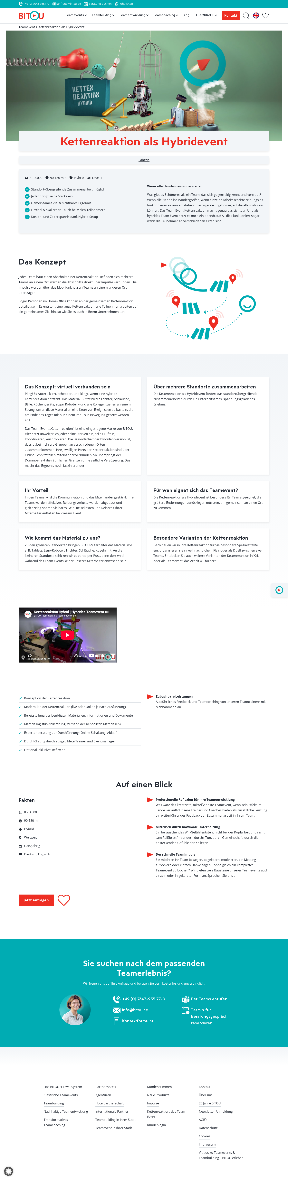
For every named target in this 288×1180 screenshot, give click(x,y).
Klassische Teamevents (61, 1095)
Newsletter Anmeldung (216, 1111)
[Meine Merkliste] (266, 15)
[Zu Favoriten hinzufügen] (64, 900)
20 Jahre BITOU (210, 1103)
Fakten (144, 160)
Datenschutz (208, 1128)
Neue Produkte (158, 1095)
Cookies (204, 1136)
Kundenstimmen (159, 1087)
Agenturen (103, 1095)
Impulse (153, 1103)
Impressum (207, 1144)
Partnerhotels (105, 1087)
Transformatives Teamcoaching (56, 1122)
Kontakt (230, 15)
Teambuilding (54, 1103)
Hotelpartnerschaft (109, 1103)
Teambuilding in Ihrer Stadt (115, 1120)
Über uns (206, 1095)
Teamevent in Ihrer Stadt (113, 1128)
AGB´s (203, 1120)
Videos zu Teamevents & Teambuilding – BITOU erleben (221, 1155)
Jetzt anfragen (36, 900)
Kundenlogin (156, 1125)
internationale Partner (112, 1111)
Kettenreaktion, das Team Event (166, 1114)
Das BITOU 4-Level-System (63, 1087)
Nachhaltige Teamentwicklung (66, 1111)
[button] (8, 1171)
